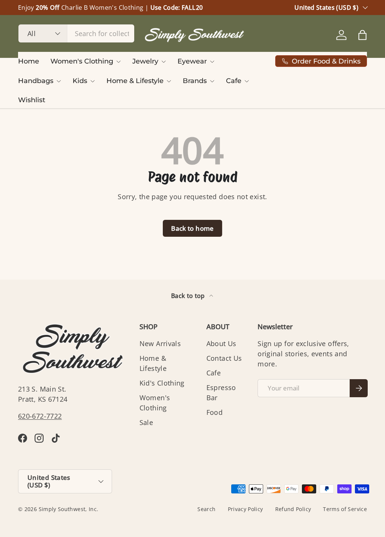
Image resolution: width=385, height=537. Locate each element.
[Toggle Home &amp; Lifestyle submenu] (168, 81)
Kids (80, 81)
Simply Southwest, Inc (68, 509)
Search (206, 509)
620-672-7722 (40, 416)
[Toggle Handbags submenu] (58, 81)
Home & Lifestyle (135, 81)
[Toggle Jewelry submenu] (163, 61)
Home (28, 61)
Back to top (188, 296)
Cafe (233, 81)
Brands (195, 81)
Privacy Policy (245, 509)
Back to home (192, 228)
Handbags (35, 81)
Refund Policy (293, 509)
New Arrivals (160, 343)
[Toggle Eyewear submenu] (212, 61)
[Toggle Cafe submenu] (246, 81)
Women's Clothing (81, 61)
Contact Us (224, 358)
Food (214, 412)
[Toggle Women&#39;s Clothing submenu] (118, 61)
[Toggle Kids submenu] (92, 81)
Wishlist (31, 100)
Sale (146, 422)
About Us (221, 343)
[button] (362, 35)
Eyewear (192, 61)
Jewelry (145, 61)
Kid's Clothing (162, 382)
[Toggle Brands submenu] (212, 81)
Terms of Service (345, 509)
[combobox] (76, 33)
